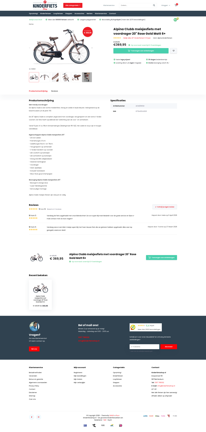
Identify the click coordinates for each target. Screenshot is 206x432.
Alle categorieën (72, 5)
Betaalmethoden (35, 372)
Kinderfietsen (45, 13)
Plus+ (118, 415)
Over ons (32, 399)
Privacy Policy (34, 386)
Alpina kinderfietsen (165, 38)
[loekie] (145, 416)
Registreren (78, 372)
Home (31, 24)
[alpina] (163, 416)
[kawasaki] (151, 416)
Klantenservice (108, 5)
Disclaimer (33, 392)
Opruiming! (33, 13)
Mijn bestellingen (80, 376)
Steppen (68, 13)
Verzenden (33, 376)
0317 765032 (83, 337)
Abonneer (169, 347)
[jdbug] (157, 416)
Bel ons (34, 349)
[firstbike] (175, 416)
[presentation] (29, 48)
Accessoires (79, 13)
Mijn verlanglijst (79, 382)
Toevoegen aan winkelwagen (142, 51)
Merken (89, 13)
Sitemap (32, 396)
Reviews (54, 91)
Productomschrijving (38, 91)
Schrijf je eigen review (165, 207)
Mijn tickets (78, 379)
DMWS (111, 415)
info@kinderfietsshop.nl (88, 341)
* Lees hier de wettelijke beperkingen (141, 351)
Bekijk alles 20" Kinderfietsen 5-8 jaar (137, 38)
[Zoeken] (154, 5)
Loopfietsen (58, 13)
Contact (112, 13)
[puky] (169, 415)
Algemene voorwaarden (38, 382)
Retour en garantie (36, 379)
